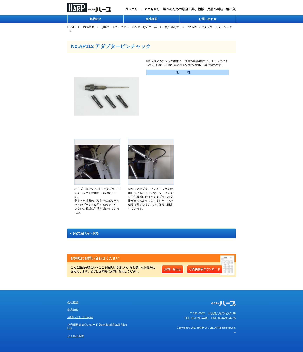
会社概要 (151, 19)
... (235, 331)
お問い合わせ (208, 19)
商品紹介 (95, 19)
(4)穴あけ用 (172, 27)
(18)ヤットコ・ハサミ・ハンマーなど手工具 (130, 27)
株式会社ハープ (89, 7)
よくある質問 (75, 336)
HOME (71, 27)
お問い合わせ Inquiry (80, 317)
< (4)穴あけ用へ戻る (84, 233)
